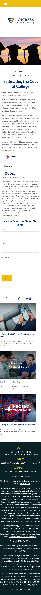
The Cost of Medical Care (10, 382)
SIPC (23, 551)
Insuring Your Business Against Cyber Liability (18, 425)
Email (4, 243)
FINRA (18, 551)
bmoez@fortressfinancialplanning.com (20, 471)
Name (4, 229)
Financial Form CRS (22, 476)
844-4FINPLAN (24, 452)
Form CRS (26, 589)
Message (5, 257)
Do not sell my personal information (22, 536)
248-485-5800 (16, 455)
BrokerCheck (25, 484)
